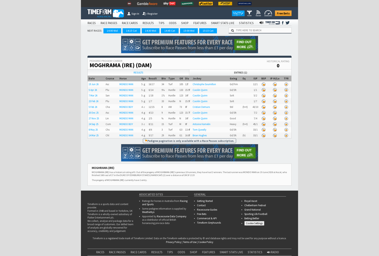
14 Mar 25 (94, 135)
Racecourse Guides (207, 209)
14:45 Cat (169, 30)
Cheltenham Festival (255, 205)
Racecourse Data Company (171, 216)
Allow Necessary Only (331, 249)
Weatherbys (148, 212)
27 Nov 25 (94, 118)
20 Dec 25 (94, 112)
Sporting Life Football (255, 214)
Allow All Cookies (301, 249)
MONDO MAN (126, 84)
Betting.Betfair (251, 218)
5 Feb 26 (93, 107)
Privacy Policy (56, 253)
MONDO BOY (126, 107)
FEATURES (199, 23)
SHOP (185, 23)
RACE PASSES (108, 23)
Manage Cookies (255, 224)
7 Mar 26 (93, 95)
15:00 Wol (188, 30)
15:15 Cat (208, 30)
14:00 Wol (112, 30)
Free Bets (283, 13)
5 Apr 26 (93, 90)
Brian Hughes (200, 135)
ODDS (172, 23)
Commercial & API (207, 218)
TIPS (161, 23)
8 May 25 (93, 129)
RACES (91, 23)
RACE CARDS (130, 23)
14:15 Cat (131, 30)
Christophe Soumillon (204, 84)
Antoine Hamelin (201, 124)
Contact (201, 205)
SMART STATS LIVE (222, 23)
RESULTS (148, 23)
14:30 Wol (150, 30)
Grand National (252, 209)
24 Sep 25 (93, 124)
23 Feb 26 (93, 101)
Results (138, 72)
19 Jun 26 (94, 84)
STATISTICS (246, 23)
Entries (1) (240, 72)
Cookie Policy (28, 253)
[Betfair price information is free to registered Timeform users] (263, 84)
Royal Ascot (250, 201)
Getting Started (205, 201)
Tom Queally (199, 129)
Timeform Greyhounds (209, 222)
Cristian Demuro (201, 107)
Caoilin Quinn (200, 90)
